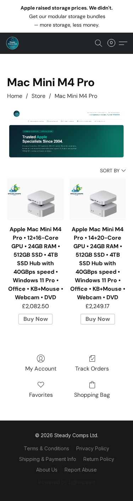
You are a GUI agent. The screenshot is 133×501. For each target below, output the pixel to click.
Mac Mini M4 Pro (76, 96)
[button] (13, 43)
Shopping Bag (92, 395)
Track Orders (92, 368)
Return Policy (98, 459)
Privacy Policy (92, 448)
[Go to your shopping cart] (113, 43)
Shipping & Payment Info (47, 459)
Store (38, 96)
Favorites (41, 395)
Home (14, 96)
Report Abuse (81, 470)
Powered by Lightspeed (66, 482)
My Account (40, 368)
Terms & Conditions (46, 448)
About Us (46, 470)
